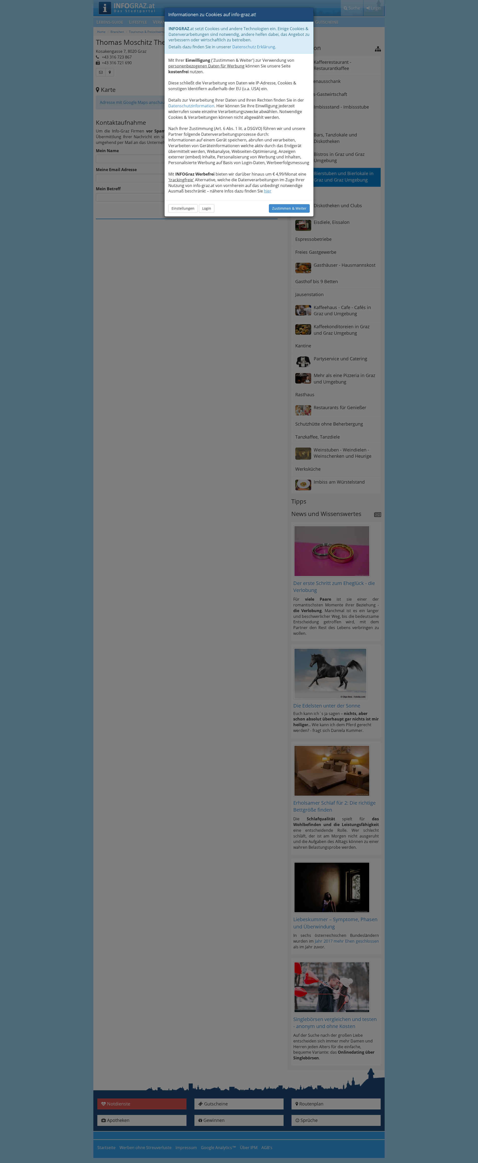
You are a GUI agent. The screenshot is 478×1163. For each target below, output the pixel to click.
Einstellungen (183, 208)
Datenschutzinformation (191, 106)
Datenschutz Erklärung (253, 47)
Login (206, 208)
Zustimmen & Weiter (289, 208)
